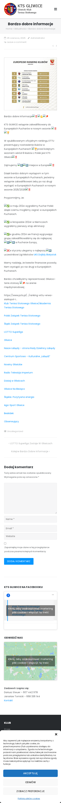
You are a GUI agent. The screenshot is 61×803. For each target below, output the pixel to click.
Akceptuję (30, 773)
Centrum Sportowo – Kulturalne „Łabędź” (27, 356)
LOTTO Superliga (13, 332)
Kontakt (8, 700)
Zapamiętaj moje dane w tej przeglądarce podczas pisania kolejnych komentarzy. (26, 549)
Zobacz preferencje (30, 791)
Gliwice (8, 340)
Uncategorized (15, 431)
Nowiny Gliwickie (13, 364)
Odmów (30, 782)
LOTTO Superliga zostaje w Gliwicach (31, 443)
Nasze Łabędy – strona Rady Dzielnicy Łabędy (29, 348)
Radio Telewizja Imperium (18, 372)
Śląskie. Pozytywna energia (19, 397)
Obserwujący (11, 421)
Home (9, 28)
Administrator (38, 38)
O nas (7, 729)
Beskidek (9, 413)
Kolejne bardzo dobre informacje (29, 451)
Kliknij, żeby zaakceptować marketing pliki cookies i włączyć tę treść (30, 610)
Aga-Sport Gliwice (14, 405)
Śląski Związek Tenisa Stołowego (22, 323)
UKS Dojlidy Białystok (45, 254)
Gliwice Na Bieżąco (14, 389)
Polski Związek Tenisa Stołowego (22, 315)
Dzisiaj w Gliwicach (14, 380)
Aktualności (20, 28)
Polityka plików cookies (29, 798)
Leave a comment (16, 42)
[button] (56, 734)
